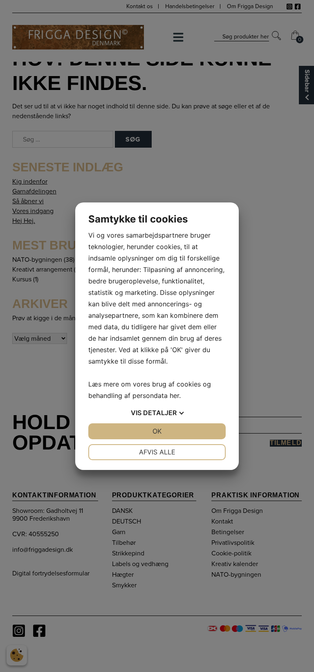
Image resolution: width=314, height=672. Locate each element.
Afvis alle (157, 452)
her (174, 395)
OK (157, 431)
